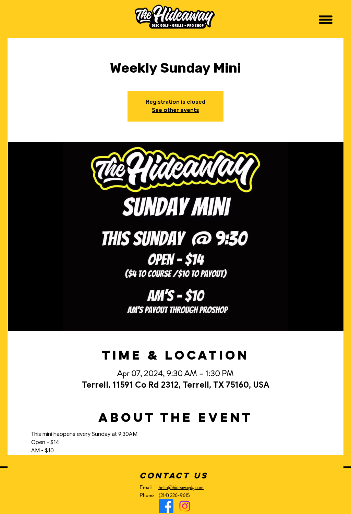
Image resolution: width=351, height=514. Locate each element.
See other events (175, 110)
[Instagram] (185, 506)
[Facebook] (166, 506)
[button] (325, 19)
